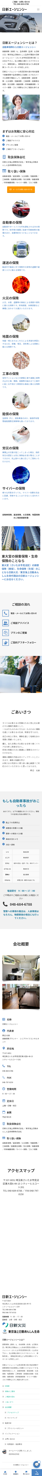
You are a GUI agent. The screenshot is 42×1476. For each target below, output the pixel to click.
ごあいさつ (9, 1402)
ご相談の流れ (10, 1397)
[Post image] (4, 1451)
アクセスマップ (13, 1412)
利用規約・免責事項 (14, 1444)
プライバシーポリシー (15, 1428)
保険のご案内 (10, 1391)
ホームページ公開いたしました (20, 1451)
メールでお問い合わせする (22, 189)
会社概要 (8, 1407)
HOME (7, 1386)
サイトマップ (12, 1418)
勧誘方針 (8, 1423)
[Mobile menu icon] (38, 9)
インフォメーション (12, 1434)
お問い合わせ (10, 1439)
